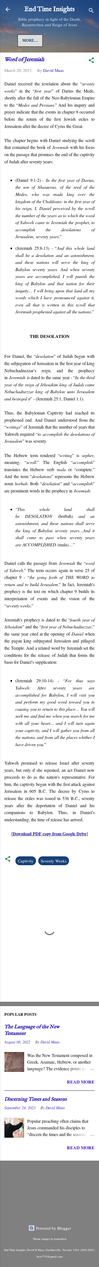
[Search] (91, 11)
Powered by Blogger (53, 1228)
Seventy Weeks (54, 861)
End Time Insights (49, 9)
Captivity (26, 861)
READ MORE (81, 1082)
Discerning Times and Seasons (35, 1099)
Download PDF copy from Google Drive (50, 833)
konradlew (60, 1239)
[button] (91, 61)
